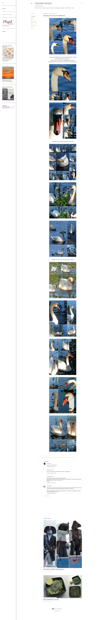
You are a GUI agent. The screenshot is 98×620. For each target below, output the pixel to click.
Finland (52, 8)
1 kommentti (50, 571)
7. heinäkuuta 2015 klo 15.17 (51, 482)
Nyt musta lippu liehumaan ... (54, 569)
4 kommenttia (50, 601)
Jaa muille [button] (33, 13)
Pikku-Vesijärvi (34, 25)
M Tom (48, 486)
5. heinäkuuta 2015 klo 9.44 (51, 466)
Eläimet (63, 8)
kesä (32, 19)
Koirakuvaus (57, 8)
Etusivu (37, 8)
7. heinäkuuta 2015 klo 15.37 (51, 493)
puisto (32, 26)
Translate (11, 107)
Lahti (48, 8)
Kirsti (48, 463)
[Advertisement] (62, 507)
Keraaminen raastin (51, 599)
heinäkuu (33, 18)
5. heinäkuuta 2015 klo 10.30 (51, 473)
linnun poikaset (34, 22)
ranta (32, 28)
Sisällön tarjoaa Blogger (58, 608)
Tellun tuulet (43, 3)
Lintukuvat (68, 8)
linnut (32, 23)
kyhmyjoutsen (34, 21)
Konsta (44, 8)
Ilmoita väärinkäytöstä (7, 14)
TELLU (40, 8)
